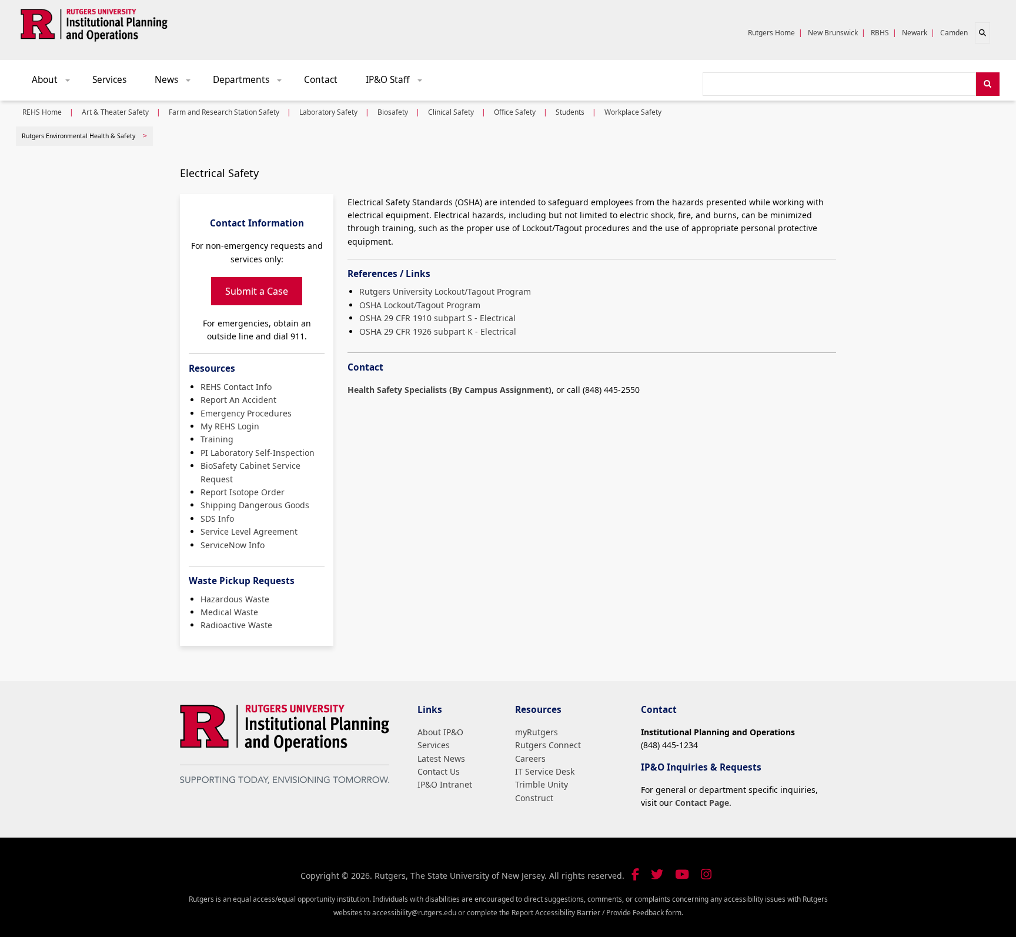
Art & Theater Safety (115, 112)
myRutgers (536, 732)
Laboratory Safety (328, 112)
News (177, 83)
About (55, 83)
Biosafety (392, 112)
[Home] (94, 23)
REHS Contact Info (236, 386)
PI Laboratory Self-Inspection (257, 452)
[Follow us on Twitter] (657, 874)
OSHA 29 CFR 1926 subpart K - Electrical (437, 331)
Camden (954, 33)
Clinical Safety (451, 112)
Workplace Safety (632, 112)
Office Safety (515, 112)
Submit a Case (256, 291)
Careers (530, 758)
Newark (914, 33)
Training (216, 439)
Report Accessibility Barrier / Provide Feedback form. (597, 913)
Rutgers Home (771, 33)
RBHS (880, 33)
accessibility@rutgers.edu (414, 913)
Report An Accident (238, 399)
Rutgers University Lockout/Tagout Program (445, 291)
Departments (251, 83)
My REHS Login (229, 426)
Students (570, 112)
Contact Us (438, 771)
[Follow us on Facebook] (635, 874)
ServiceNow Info (232, 545)
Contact (320, 80)
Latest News (441, 758)
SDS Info (217, 518)
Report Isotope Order (242, 492)
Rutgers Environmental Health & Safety (78, 136)
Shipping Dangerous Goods (254, 505)
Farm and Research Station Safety (224, 112)
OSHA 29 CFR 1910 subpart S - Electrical (437, 318)
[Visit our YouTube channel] (682, 874)
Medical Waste (229, 612)
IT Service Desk (544, 771)
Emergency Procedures (246, 413)
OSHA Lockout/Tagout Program (419, 305)
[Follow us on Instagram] (706, 874)
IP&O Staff (398, 83)
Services (109, 80)
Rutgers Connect (548, 745)
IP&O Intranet (444, 784)
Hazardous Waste (234, 599)
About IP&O (440, 732)
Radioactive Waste (236, 625)
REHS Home (42, 112)
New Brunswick (833, 33)
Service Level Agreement (249, 531)
